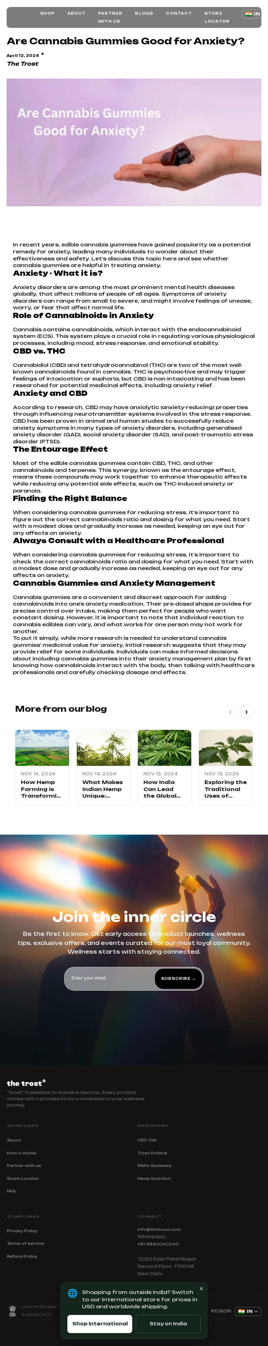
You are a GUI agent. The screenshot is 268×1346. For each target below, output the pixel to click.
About (76, 13)
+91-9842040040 (158, 1244)
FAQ (11, 1191)
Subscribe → (178, 978)
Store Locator (217, 17)
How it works (21, 1153)
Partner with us (110, 17)
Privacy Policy (22, 1231)
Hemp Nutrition (154, 1178)
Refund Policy (22, 1256)
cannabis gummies (97, 512)
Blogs (144, 13)
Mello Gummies (154, 1165)
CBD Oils (147, 1140)
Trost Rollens (152, 1153)
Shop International (100, 1323)
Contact (179, 13)
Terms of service (25, 1243)
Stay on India (168, 1323)
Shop (47, 13)
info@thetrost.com (159, 1229)
